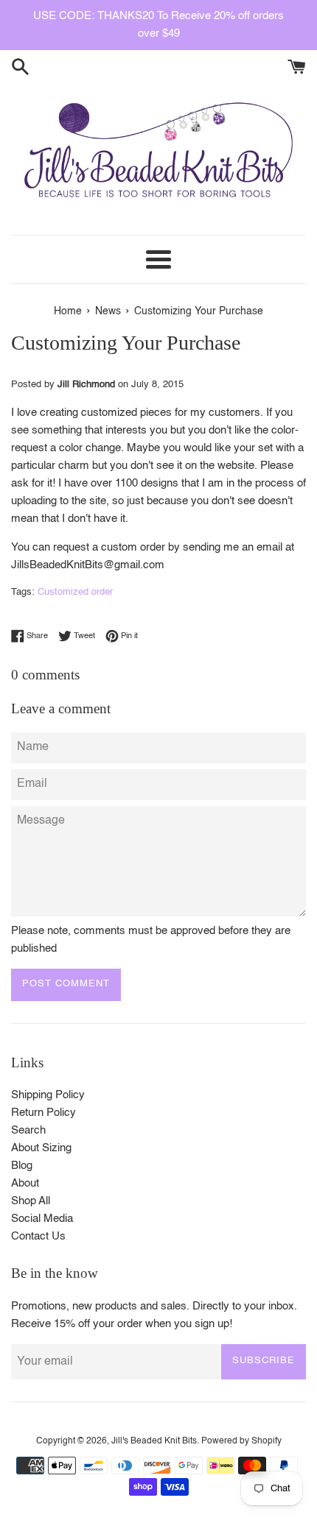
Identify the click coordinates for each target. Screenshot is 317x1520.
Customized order (75, 592)
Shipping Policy (48, 1094)
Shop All (30, 1200)
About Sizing (41, 1147)
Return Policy (43, 1112)
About (25, 1183)
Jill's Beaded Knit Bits (154, 1441)
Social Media (42, 1218)
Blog (21, 1165)
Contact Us (38, 1236)
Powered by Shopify (241, 1441)
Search (28, 1130)
